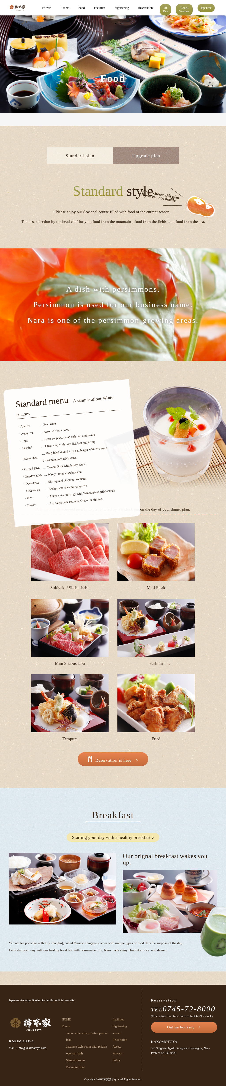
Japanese (206, 7)
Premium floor (75, 1067)
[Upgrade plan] (146, 162)
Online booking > (184, 1027)
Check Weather (184, 9)
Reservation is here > (116, 760)
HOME (46, 7)
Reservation (145, 7)
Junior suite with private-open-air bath (87, 1037)
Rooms (64, 7)
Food (81, 7)
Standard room (75, 1060)
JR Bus (165, 9)
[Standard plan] (80, 162)
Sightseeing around (122, 10)
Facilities (99, 7)
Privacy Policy (117, 1057)
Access (117, 1046)
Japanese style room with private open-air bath (86, 1050)
